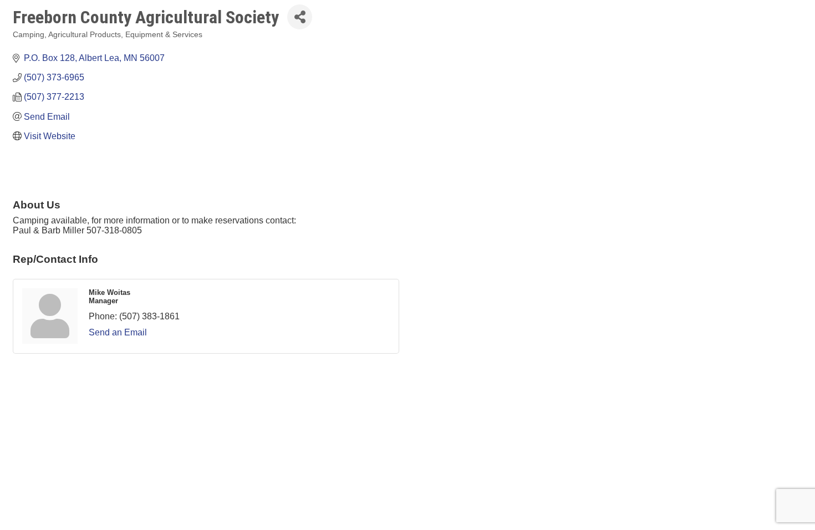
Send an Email (118, 332)
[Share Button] (299, 16)
